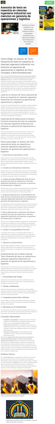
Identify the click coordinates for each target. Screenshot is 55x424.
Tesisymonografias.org (8, 357)
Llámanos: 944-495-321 (23, 51)
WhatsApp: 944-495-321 (33, 51)
